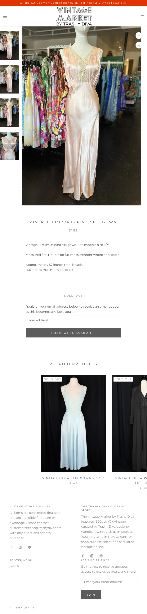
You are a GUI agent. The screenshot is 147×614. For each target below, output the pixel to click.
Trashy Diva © (23, 607)
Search (14, 566)
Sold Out (73, 295)
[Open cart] (142, 16)
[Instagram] (20, 546)
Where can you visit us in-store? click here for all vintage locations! (73, 3)
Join (91, 594)
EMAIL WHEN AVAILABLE (73, 333)
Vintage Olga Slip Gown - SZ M (73, 478)
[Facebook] (11, 546)
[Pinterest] (29, 546)
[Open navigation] (5, 16)
